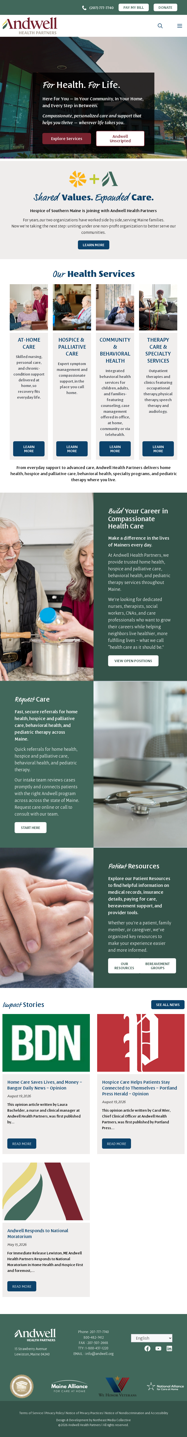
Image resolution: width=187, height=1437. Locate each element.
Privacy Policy (54, 1413)
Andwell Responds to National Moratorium (37, 1233)
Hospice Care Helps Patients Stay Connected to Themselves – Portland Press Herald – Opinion (139, 1088)
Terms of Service (31, 1413)
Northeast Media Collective (112, 1420)
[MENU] (178, 26)
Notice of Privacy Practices (84, 1413)
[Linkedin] (169, 1348)
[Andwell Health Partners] (29, 26)
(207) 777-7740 (101, 7)
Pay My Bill (133, 7)
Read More (21, 1143)
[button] (160, 26)
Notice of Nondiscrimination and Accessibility (136, 1413)
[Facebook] (147, 1348)
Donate (165, 7)
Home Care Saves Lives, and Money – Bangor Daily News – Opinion (44, 1085)
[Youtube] (158, 1348)
